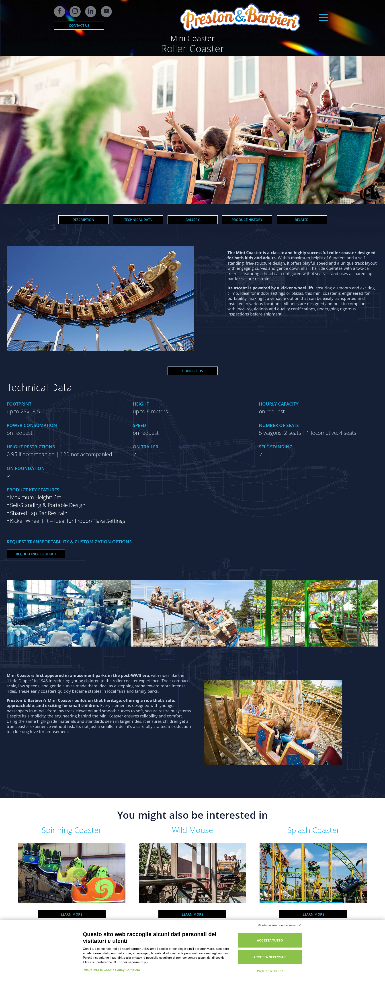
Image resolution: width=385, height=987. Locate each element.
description (83, 219)
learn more (71, 914)
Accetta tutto (270, 940)
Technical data (138, 219)
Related (302, 219)
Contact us (79, 25)
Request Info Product (36, 554)
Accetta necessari (270, 957)
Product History (247, 219)
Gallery (192, 219)
